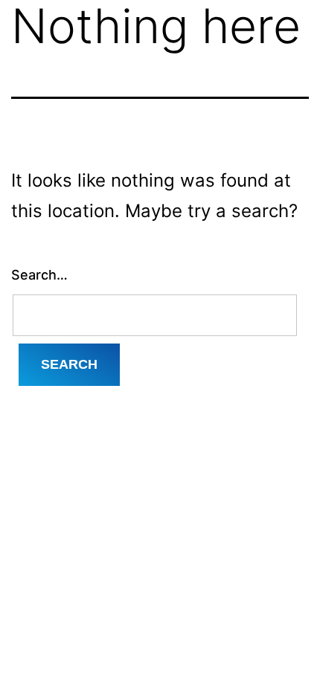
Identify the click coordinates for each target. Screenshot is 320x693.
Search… (39, 275)
